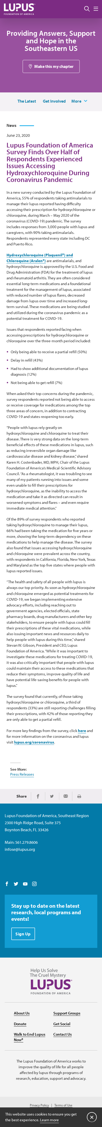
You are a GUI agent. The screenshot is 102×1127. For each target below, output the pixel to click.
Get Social (61, 1023)
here (82, 730)
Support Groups (66, 1013)
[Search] (87, 9)
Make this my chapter (53, 66)
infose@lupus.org (20, 849)
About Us (22, 1013)
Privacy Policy (39, 1105)
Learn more (49, 1119)
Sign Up (23, 933)
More (76, 101)
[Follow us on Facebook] (7, 884)
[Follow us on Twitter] (16, 884)
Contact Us (62, 1034)
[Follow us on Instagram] (34, 884)
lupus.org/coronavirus (34, 742)
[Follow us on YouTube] (25, 884)
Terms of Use (63, 1105)
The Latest (27, 101)
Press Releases (22, 774)
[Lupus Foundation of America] (19, 9)
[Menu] (96, 9)
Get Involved (54, 101)
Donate (20, 1023)
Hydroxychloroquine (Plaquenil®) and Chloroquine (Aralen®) (40, 257)
